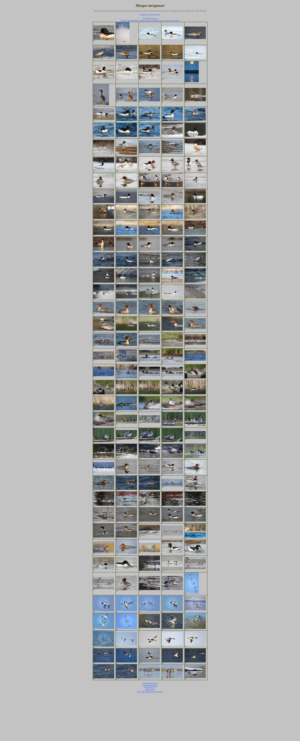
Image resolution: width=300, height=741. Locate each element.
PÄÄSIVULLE (150, 687)
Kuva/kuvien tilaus (150, 18)
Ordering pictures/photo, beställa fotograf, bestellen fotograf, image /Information (150, 21)
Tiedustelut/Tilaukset (150, 683)
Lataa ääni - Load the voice (150, 14)
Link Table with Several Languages (150, 692)
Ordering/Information (150, 685)
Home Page (150, 690)
